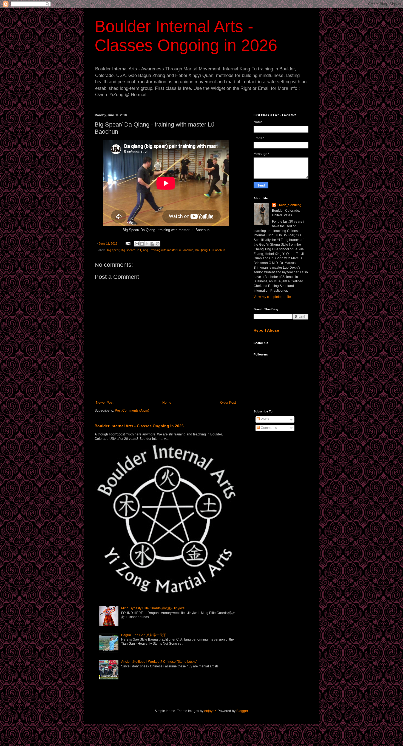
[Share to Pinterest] (157, 243)
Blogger (242, 711)
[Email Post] (127, 243)
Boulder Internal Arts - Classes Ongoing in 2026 (139, 426)
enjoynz (210, 711)
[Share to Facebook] (152, 243)
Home (166, 402)
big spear (113, 250)
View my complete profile (272, 297)
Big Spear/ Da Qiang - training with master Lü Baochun (157, 250)
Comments (268, 428)
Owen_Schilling (289, 205)
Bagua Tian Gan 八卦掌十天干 (143, 635)
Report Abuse (266, 330)
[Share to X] (147, 243)
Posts (264, 419)
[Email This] (137, 243)
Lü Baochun (217, 250)
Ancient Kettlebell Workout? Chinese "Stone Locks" (159, 662)
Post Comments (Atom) (132, 410)
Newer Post (104, 402)
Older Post (228, 402)
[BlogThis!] (142, 243)
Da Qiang (201, 250)
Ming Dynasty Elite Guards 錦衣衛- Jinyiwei (153, 608)
